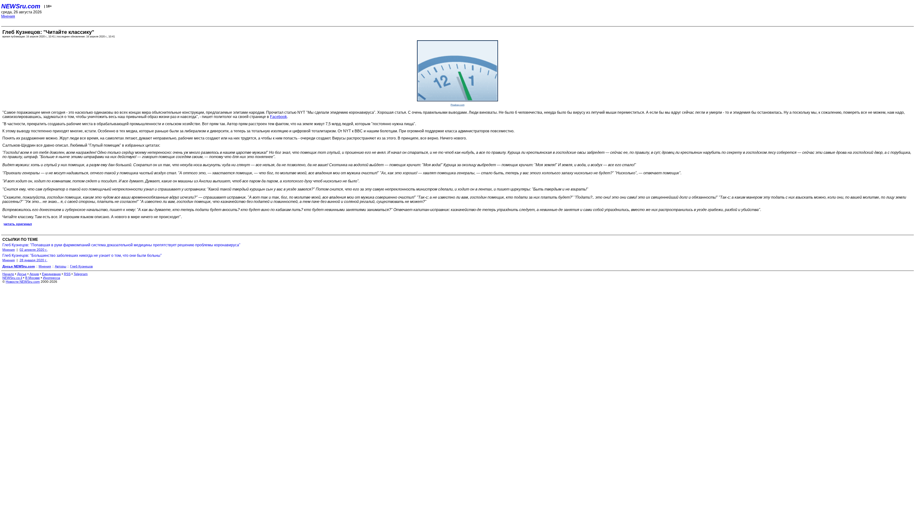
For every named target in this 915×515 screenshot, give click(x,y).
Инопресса (51, 278)
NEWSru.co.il (12, 278)
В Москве (32, 278)
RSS (67, 274)
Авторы (60, 266)
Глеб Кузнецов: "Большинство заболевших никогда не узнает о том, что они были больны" (82, 255)
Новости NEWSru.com (23, 281)
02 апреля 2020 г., (34, 250)
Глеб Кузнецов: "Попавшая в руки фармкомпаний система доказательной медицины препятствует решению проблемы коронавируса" (121, 245)
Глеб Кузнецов (81, 266)
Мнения (8, 16)
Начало (8, 274)
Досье (21, 274)
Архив (34, 274)
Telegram (81, 274)
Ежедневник (51, 274)
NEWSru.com (20, 6)
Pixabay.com (457, 104)
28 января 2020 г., (34, 260)
